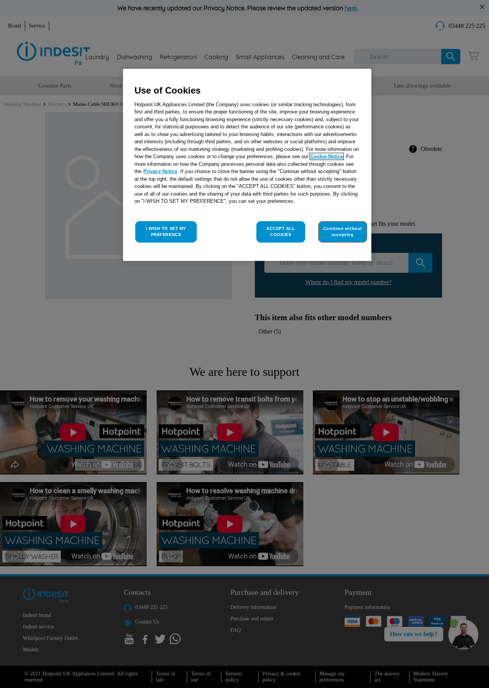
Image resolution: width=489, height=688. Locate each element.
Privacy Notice (160, 171)
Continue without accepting (342, 231)
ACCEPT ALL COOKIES (280, 231)
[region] (247, 165)
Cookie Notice (326, 156)
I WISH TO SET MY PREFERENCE (166, 231)
